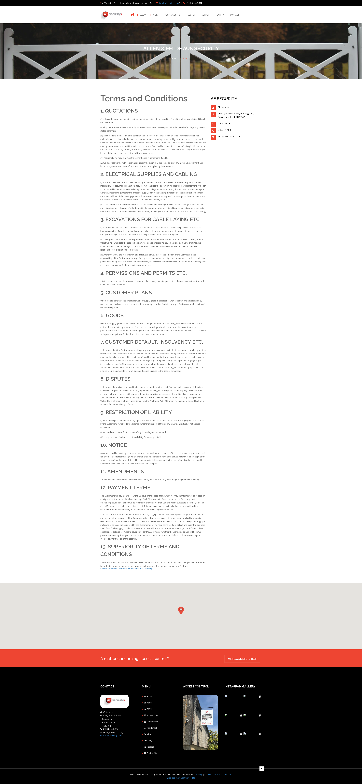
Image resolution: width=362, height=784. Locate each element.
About (143, 15)
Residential (151, 728)
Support (206, 15)
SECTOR (191, 15)
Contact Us (151, 753)
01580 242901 (194, 3)
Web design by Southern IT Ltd (181, 777)
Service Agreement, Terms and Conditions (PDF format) (126, 568)
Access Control (173, 15)
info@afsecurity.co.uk (169, 3)
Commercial (152, 721)
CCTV (155, 15)
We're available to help (242, 658)
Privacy (199, 774)
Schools (149, 734)
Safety (220, 15)
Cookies (208, 774)
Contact (234, 15)
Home (173, 58)
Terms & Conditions (223, 774)
